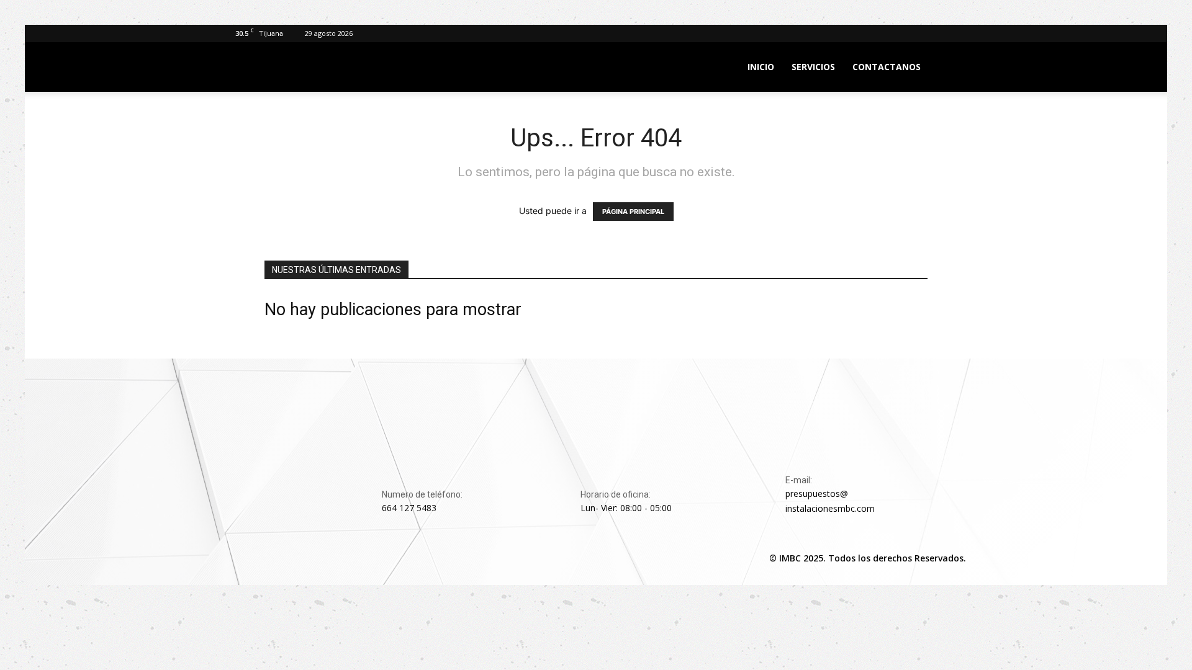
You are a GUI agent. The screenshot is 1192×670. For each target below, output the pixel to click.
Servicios (813, 67)
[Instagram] (266, 558)
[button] (953, 68)
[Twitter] (294, 558)
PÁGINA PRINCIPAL (633, 211)
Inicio (760, 67)
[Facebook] (237, 558)
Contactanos (886, 67)
